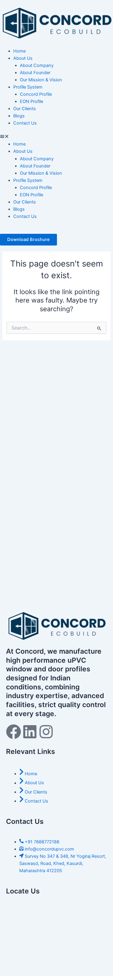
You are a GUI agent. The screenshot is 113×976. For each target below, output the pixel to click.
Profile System (27, 87)
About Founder (35, 72)
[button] (56, 136)
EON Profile (31, 101)
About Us (23, 58)
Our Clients (24, 108)
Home (19, 51)
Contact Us (25, 123)
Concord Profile (36, 94)
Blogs (19, 116)
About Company (37, 65)
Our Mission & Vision (41, 80)
